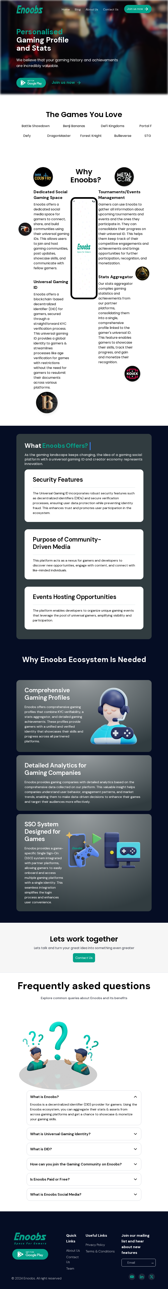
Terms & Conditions (100, 1251)
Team (70, 1268)
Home (66, 9)
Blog (78, 9)
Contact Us (110, 9)
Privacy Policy (95, 1245)
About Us (92, 9)
